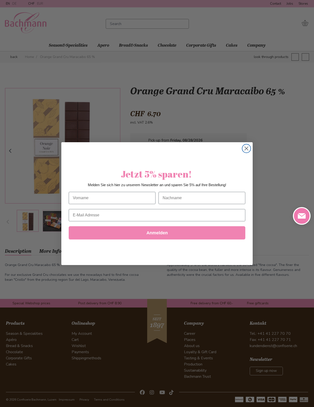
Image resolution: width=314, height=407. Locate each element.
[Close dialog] (246, 148)
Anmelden (157, 232)
